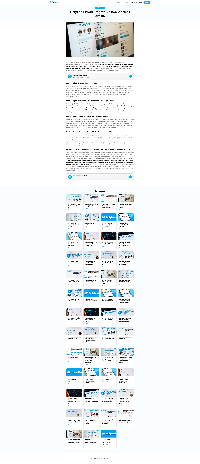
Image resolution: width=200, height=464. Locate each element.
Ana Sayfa (119, 2)
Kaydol (147, 2)
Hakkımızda (134, 2)
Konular (126, 2)
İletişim (141, 2)
